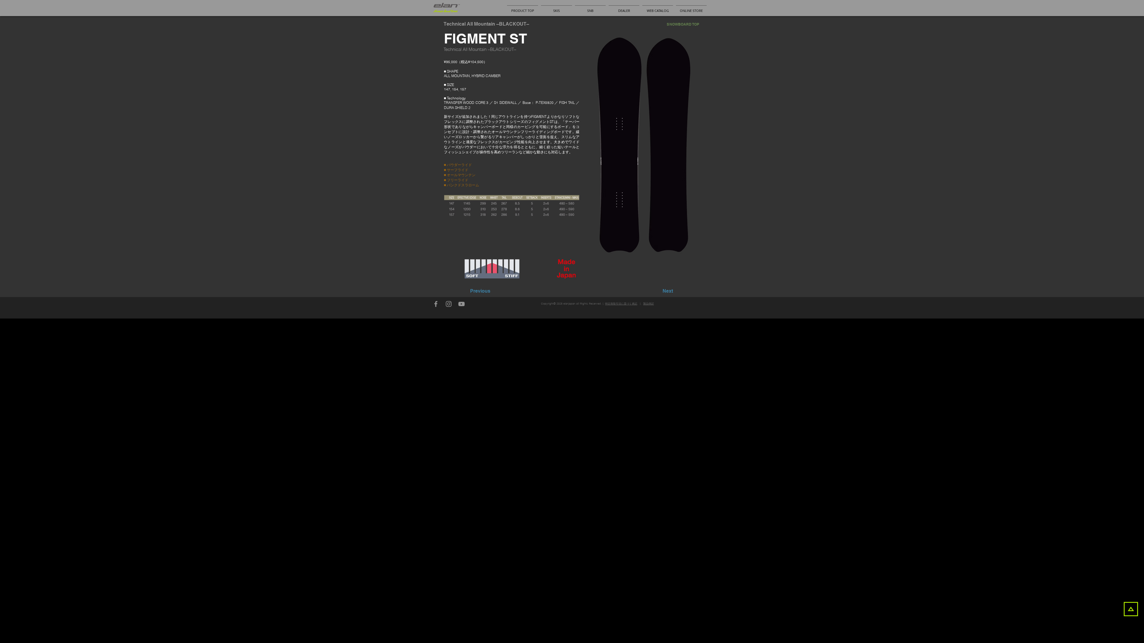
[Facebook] (436, 304)
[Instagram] (449, 304)
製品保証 (648, 303)
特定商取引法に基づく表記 (621, 303)
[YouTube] (461, 304)
